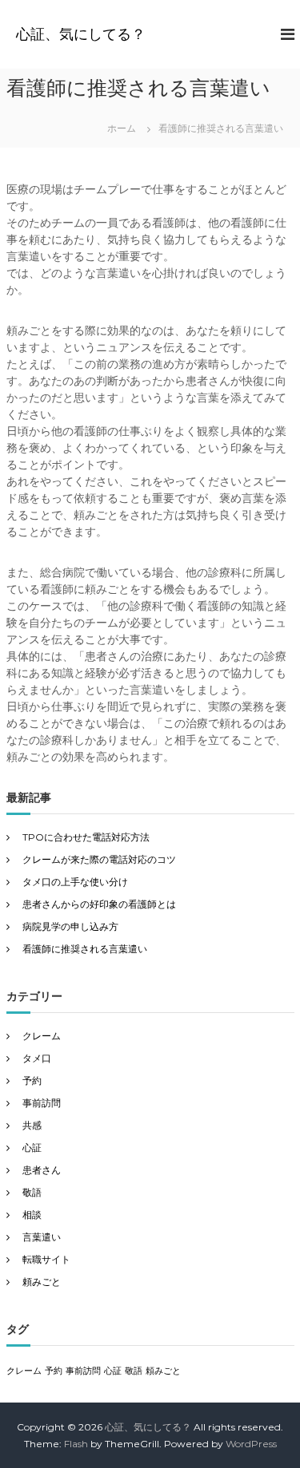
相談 (32, 1215)
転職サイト (46, 1259)
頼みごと (41, 1282)
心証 (32, 1147)
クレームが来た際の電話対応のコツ (99, 859)
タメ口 (36, 1058)
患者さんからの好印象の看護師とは (99, 904)
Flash (76, 1444)
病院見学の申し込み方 (70, 926)
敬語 (32, 1192)
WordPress (251, 1444)
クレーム (41, 1036)
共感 (32, 1125)
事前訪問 (41, 1103)
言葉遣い (41, 1237)
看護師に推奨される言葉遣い (84, 949)
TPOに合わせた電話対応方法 (86, 837)
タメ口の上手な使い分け (75, 882)
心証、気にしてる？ (81, 34)
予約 (32, 1080)
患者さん (41, 1170)
